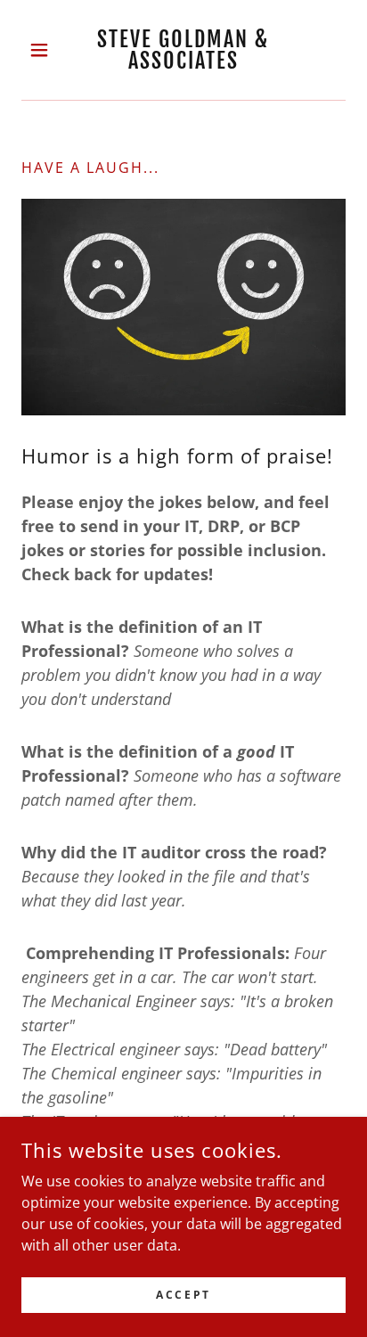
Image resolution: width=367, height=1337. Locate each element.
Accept (183, 1294)
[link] (184, 49)
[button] (45, 50)
